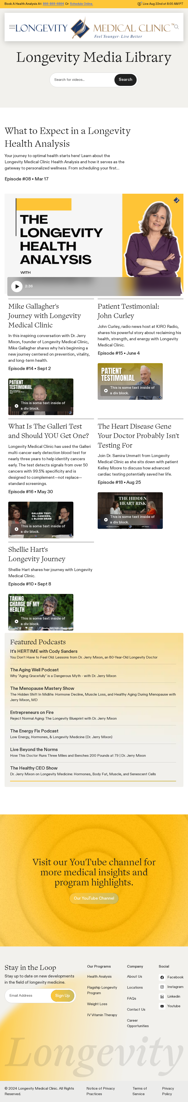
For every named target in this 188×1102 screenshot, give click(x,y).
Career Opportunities (138, 1023)
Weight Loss (97, 1004)
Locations (135, 988)
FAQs (131, 999)
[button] (12, 27)
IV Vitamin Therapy (102, 1015)
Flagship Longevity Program (102, 990)
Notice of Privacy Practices (100, 1091)
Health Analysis (99, 977)
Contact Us (136, 1010)
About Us (134, 977)
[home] (94, 27)
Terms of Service (140, 1091)
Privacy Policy (168, 1091)
